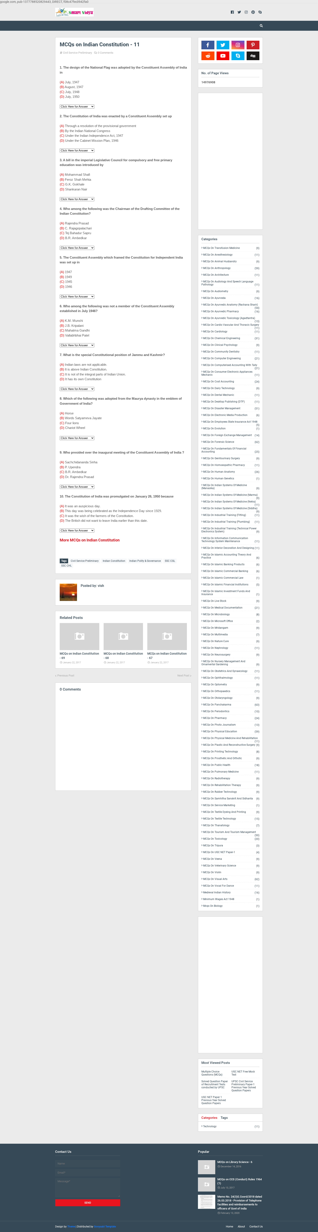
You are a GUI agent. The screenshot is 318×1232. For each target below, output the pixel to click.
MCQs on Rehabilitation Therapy (231, 785)
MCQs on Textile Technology (231, 818)
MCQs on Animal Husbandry (231, 261)
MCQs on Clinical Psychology (231, 345)
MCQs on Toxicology (231, 839)
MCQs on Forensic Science (231, 442)
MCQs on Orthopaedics (231, 691)
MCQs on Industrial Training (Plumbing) (231, 521)
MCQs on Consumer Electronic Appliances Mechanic (230, 373)
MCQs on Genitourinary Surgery (231, 458)
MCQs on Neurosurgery (231, 654)
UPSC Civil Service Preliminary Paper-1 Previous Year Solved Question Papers (243, 1086)
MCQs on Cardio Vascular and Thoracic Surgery (231, 325)
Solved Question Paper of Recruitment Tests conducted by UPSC (214, 1084)
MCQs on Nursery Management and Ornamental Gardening (230, 663)
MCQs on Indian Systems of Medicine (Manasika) (230, 487)
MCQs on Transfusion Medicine (231, 248)
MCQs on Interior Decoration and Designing (231, 548)
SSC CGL (170, 560)
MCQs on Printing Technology (231, 751)
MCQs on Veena (231, 859)
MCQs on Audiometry (231, 291)
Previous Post (65, 675)
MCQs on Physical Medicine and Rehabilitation (231, 739)
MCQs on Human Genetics (231, 478)
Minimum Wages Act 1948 (231, 899)
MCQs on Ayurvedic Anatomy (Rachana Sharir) (231, 305)
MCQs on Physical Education (231, 731)
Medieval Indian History (231, 892)
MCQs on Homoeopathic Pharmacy (231, 465)
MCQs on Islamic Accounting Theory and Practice (230, 556)
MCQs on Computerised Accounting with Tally (231, 366)
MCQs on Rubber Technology (231, 792)
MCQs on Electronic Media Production (231, 415)
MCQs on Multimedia (231, 634)
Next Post (183, 675)
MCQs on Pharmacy (231, 718)
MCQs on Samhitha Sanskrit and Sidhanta (231, 798)
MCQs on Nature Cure (231, 641)
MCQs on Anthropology (231, 268)
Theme (71, 1226)
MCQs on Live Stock (231, 601)
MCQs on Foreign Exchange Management (231, 435)
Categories (209, 1118)
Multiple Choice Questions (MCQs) (211, 1073)
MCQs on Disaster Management (231, 408)
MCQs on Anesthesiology (231, 254)
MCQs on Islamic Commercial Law (231, 578)
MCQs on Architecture (231, 275)
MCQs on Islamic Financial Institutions (231, 584)
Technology (231, 1126)
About (241, 1226)
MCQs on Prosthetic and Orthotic (231, 758)
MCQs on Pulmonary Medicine (231, 771)
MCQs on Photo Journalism (231, 724)
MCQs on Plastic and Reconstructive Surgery (231, 745)
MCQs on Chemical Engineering (231, 338)
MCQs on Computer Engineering (231, 358)
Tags (224, 1118)
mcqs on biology (231, 905)
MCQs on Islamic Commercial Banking (231, 571)
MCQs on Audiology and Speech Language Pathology (230, 283)
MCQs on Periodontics (231, 711)
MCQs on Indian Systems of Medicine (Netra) (231, 502)
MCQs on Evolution (231, 428)
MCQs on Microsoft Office (231, 621)
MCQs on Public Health (231, 765)
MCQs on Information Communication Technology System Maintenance (230, 540)
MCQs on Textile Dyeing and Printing (231, 812)
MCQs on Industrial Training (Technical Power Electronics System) (230, 530)
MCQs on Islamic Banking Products (231, 564)
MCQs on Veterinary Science (231, 865)
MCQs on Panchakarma (231, 704)
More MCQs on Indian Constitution (90, 540)
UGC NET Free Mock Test (243, 1073)
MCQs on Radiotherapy (231, 778)
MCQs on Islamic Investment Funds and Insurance (230, 593)
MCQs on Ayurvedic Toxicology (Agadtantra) (231, 319)
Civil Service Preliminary (77, 52)
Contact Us (256, 1226)
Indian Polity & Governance (145, 560)
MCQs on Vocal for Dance (231, 885)
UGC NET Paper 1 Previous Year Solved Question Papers (213, 1100)
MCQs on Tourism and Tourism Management (231, 833)
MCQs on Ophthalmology (231, 678)
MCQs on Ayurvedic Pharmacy (231, 311)
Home (229, 1226)
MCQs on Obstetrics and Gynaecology (231, 671)
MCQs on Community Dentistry (231, 351)
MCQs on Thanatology (231, 825)
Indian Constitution (114, 560)
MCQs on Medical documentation (231, 607)
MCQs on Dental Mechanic (231, 395)
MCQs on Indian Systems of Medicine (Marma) (231, 495)
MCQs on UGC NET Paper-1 (231, 852)
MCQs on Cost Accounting (231, 381)
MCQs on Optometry (231, 684)
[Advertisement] (123, 832)
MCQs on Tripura (231, 845)
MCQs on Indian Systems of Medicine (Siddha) (231, 509)
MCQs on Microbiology (231, 614)
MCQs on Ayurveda (231, 298)
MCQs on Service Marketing (231, 805)
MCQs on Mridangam (231, 628)
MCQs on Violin (231, 872)
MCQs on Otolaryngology (231, 698)
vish (100, 586)
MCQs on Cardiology (231, 331)
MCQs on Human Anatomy (231, 471)
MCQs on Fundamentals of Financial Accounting (230, 450)
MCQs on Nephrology (231, 648)
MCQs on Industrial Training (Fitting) (231, 515)
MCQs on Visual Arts (231, 879)
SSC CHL (66, 565)
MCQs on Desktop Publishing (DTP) (231, 401)
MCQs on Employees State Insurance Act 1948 (231, 422)
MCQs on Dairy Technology (231, 388)
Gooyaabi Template (105, 1226)
